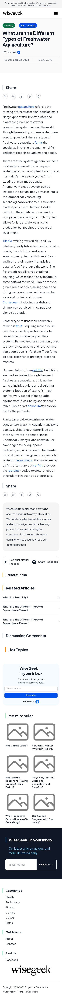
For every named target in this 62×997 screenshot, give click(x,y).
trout (19, 326)
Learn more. (46, 5)
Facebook (12, 960)
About (9, 938)
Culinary (10, 912)
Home (9, 922)
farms (38, 142)
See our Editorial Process (19, 561)
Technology (13, 902)
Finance (10, 907)
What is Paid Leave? (16, 745)
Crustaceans (11, 302)
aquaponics (25, 460)
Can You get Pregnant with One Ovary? (42, 819)
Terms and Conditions (27, 992)
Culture (10, 917)
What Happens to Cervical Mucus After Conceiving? (17, 819)
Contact (11, 944)
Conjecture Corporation (36, 987)
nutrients (13, 470)
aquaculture (26, 106)
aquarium (34, 406)
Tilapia (7, 241)
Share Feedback (48, 561)
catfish (37, 465)
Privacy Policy (9, 992)
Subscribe (31, 695)
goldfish (37, 370)
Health (10, 897)
